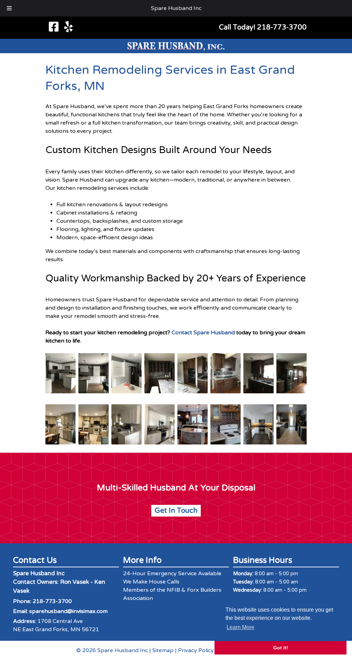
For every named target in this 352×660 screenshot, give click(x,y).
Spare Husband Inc (176, 8)
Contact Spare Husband (203, 332)
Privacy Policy (196, 650)
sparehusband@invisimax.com (68, 611)
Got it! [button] (280, 647)
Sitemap (163, 650)
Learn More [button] (240, 627)
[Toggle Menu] (9, 8)
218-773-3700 (52, 601)
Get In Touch (176, 511)
